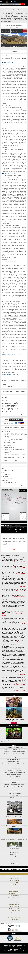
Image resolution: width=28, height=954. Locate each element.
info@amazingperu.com (18, 1)
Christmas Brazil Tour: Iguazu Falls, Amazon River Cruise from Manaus (14, 782)
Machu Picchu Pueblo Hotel (8, 351)
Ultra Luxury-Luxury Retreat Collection (14, 876)
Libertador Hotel (7, 474)
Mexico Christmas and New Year (14, 774)
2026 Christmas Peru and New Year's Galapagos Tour (14, 772)
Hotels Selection (12, 31)
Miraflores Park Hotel (8, 470)
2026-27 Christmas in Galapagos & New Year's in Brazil (14, 751)
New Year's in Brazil (14, 779)
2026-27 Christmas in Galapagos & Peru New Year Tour (14, 749)
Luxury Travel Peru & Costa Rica (14, 915)
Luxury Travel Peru (14, 878)
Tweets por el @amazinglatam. (6, 923)
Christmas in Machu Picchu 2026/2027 (14, 744)
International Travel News (19, 684)
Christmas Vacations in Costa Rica (14, 761)
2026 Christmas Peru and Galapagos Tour (14, 770)
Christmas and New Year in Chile (14, 766)
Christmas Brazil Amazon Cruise (14, 759)
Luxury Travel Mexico (14, 899)
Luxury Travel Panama (14, 908)
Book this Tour (11, 46)
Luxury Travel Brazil (14, 882)
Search (23, 4)
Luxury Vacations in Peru (14, 834)
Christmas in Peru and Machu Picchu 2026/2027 (14, 753)
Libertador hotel (5, 112)
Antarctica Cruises (14, 863)
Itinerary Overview (8, 31)
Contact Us (25, 32)
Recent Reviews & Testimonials (14, 866)
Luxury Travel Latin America (14, 874)
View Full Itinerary (3, 31)
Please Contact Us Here (17, 419)
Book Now (14, 722)
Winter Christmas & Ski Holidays (14, 793)
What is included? (3, 46)
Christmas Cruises (14, 795)
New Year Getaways (14, 797)
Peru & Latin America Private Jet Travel (14, 816)
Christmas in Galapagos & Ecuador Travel (14, 747)
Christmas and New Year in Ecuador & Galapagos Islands (14, 763)
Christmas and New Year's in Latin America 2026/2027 (14, 784)
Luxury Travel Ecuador (14, 891)
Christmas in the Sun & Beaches (14, 791)
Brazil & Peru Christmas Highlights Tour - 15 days (14, 786)
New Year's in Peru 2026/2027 (14, 776)
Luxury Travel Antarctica (14, 906)
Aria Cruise (14, 859)
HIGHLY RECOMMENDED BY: (10, 555)
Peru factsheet (15, 46)
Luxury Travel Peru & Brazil (14, 910)
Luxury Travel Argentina (14, 880)
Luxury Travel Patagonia (14, 895)
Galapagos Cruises (14, 852)
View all (14, 757)
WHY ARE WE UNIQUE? (14, 725)
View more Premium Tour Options (24, 46)
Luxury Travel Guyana (14, 902)
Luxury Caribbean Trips (14, 886)
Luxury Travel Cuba (14, 919)
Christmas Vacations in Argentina (14, 768)
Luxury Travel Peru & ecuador (14, 912)
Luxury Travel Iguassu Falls (14, 897)
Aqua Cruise (14, 856)
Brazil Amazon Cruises (14, 861)
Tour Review (19, 46)
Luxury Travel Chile (14, 884)
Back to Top (23, 414)
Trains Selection (17, 31)
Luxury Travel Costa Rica (14, 904)
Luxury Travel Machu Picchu (14, 893)
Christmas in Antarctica (14, 788)
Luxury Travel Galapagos (14, 889)
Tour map (21, 31)
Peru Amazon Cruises (14, 854)
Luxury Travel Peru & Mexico (14, 917)
